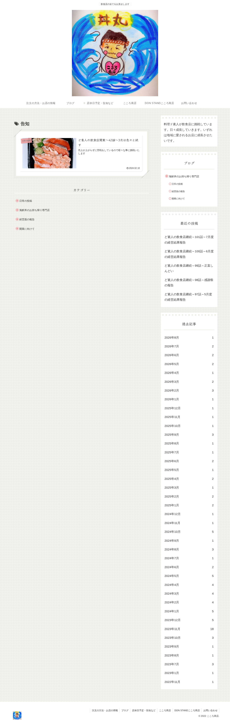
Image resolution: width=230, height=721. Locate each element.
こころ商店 (165, 710)
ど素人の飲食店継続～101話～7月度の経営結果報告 (189, 239)
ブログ (124, 710)
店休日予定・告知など (144, 710)
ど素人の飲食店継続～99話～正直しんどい (189, 268)
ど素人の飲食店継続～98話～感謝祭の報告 (189, 282)
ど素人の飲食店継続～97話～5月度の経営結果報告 (188, 297)
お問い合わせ (210, 710)
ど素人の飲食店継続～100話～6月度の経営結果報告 (189, 254)
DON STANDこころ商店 (187, 710)
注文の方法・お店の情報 (105, 710)
